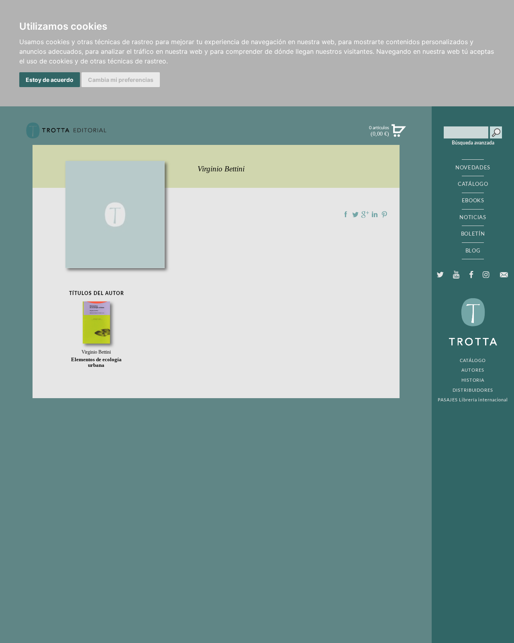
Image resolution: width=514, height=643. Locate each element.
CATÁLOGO (473, 184)
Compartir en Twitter (355, 214)
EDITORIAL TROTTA (473, 324)
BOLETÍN (473, 234)
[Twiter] (440, 275)
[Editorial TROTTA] (66, 133)
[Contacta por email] (503, 275)
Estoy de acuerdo (49, 79)
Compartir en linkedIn (374, 214)
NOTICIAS (472, 217)
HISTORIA (472, 380)
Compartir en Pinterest (384, 214)
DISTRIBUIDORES (473, 390)
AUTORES (472, 370)
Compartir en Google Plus (365, 214)
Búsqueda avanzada (473, 142)
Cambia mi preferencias (120, 79)
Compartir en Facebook (346, 214)
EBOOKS (473, 200)
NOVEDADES (472, 168)
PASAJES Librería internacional (473, 400)
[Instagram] (486, 275)
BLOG (473, 251)
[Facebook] (471, 275)
